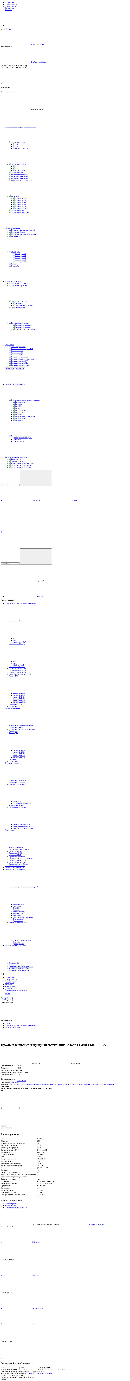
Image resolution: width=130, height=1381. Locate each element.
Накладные (17, 801)
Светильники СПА (15, 704)
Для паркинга (18, 921)
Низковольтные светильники (15, 866)
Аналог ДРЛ (13, 676)
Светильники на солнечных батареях (22, 729)
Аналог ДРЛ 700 (19, 701)
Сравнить (39, 596)
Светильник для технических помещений (23, 887)
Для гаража (17, 915)
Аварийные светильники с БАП (20, 674)
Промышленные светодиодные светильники (20, 603)
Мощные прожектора (16, 847)
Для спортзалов (18, 944)
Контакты (8, 10)
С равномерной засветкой (22, 803)
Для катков (17, 942)
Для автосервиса (19, 912)
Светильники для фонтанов (14, 867)
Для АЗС (16, 908)
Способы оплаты (11, 4)
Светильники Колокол (17, 667)
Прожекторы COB (15, 851)
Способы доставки (11, 6)
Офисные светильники (17, 784)
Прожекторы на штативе (17, 857)
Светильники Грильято (17, 782)
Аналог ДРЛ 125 (19, 693)
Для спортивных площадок (22, 940)
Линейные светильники (17, 668)
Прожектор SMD (15, 855)
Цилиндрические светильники (23, 828)
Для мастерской (18, 919)
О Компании (9, 2)
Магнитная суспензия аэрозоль (20, 968)
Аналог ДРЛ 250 (19, 695)
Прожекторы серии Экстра (18, 864)
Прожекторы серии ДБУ (17, 860)
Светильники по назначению (15, 869)
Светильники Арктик (16, 621)
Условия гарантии (11, 986)
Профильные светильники (18, 807)
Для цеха (16, 910)
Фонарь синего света (16, 965)
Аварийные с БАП (19, 642)
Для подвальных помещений (23, 917)
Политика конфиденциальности (16, 990)
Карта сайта (9, 992)
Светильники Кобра (16, 727)
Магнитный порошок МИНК (19, 970)
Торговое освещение (16, 805)
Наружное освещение (12, 708)
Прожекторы (13, 731)
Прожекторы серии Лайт (17, 862)
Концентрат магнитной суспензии (21, 967)
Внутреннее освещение (13, 763)
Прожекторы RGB (15, 853)
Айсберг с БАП (18, 665)
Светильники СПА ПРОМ (18, 706)
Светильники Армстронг (18, 780)
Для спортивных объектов (18, 923)
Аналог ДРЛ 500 (19, 699)
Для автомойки (18, 904)
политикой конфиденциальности (40, 1373)
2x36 (14, 640)
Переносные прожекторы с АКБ (20, 849)
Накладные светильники (17, 672)
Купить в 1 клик (6, 1128)
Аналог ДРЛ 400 (19, 697)
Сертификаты (9, 8)
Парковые (12, 759)
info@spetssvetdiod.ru (38, 62)
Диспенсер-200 (14, 963)
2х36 (14, 663)
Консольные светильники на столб (21, 725)
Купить (4, 1126)
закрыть (4, 1379)
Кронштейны (13, 761)
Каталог (7, 994)
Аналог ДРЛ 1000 (19, 702)
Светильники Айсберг (17, 644)
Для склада (17, 906)
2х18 (14, 638)
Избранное (39, 581)
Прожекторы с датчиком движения (21, 858)
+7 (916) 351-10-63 (37, 44)
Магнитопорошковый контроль (16, 945)
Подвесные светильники (17, 670)
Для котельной (18, 913)
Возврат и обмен (10, 988)
